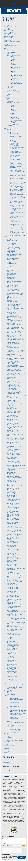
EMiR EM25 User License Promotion (12, 41)
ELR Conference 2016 (12, 495)
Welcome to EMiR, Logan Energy (14, 370)
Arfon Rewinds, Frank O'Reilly (16, 192)
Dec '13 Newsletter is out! (12, 644)
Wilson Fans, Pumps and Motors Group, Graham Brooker (17, 206)
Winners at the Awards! (12, 422)
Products (6, 49)
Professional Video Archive (15, 730)
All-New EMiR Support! (12, 363)
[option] (14, 830)
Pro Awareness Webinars (15, 703)
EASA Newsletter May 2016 (13, 514)
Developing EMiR (10, 613)
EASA (8, 675)
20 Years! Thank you (11, 307)
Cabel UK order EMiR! (12, 632)
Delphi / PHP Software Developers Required (16, 468)
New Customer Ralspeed (12, 267)
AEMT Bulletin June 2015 (12, 557)
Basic (13, 59)
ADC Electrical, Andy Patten (16, 201)
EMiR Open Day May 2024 (12, 265)
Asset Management (16, 66)
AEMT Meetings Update (12, 659)
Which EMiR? (10, 101)
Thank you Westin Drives (12, 305)
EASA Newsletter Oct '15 (12, 548)
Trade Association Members (13, 743)
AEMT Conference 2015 (12, 556)
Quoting (14, 63)
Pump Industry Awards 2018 (13, 445)
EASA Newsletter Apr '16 (12, 516)
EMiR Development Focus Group (14, 446)
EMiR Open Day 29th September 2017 (18, 711)
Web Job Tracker (16, 118)
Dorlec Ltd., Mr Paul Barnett (16, 234)
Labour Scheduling (16, 72)
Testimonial (12, 210)
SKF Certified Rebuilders (12, 586)
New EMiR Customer (11, 420)
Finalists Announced (11, 415)
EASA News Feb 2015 (12, 531)
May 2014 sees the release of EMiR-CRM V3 (16, 628)
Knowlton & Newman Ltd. (15, 155)
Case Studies (10, 132)
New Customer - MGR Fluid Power (14, 534)
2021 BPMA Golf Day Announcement (15, 338)
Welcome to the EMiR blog (12, 688)
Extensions (12, 68)
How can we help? (8, 37)
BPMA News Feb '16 (11, 529)
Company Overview (11, 99)
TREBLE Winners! (11, 630)
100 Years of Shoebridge (12, 433)
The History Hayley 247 (12, 353)
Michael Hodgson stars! (12, 680)
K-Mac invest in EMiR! (11, 672)
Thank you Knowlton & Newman (14, 304)
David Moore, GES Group (15, 166)
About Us (6, 48)
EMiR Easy (9, 691)
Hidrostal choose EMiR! (12, 660)
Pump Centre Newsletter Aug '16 (14, 507)
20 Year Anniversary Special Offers (14, 605)
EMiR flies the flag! (11, 663)
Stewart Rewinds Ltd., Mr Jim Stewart (18, 235)
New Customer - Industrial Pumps (14, 437)
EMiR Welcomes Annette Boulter (14, 271)
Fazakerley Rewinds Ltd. (15, 151)
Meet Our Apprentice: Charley (13, 391)
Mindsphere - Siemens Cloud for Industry (16, 465)
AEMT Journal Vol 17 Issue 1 (13, 475)
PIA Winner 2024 (10, 262)
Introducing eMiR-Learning (12, 361)
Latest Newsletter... (11, 651)
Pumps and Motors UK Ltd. (15, 141)
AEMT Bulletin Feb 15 (11, 579)
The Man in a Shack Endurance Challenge (16, 611)
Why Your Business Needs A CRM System (16, 350)
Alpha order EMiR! (11, 669)
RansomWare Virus (11, 525)
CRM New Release (11, 602)
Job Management (16, 57)
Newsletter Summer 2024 (12, 257)
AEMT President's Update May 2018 (15, 441)
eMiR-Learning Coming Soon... (13, 347)
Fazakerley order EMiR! (12, 653)
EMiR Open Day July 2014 (12, 626)
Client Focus (9, 131)
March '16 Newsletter (11, 523)
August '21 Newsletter (11, 323)
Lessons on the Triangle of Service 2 (15, 686)
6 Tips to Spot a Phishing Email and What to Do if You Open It (17, 723)
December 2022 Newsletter (13, 288)
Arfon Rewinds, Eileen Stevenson (17, 232)
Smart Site (14, 74)
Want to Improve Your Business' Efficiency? (16, 373)
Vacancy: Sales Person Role (13, 645)
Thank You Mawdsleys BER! (13, 385)
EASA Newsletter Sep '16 (12, 500)
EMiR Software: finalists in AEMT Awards (16, 464)
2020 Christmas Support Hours (13, 349)
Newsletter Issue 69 (11, 277)
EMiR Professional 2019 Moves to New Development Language (15, 376)
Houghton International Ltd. (15, 136)
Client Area (6, 695)
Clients (5, 128)
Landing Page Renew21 (9, 36)
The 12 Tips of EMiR (8, 28)
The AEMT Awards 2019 (12, 400)
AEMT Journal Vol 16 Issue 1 (13, 515)
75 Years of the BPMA (11, 491)
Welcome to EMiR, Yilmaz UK (13, 372)
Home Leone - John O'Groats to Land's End (16, 617)
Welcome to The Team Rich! (13, 369)
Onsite (8, 94)
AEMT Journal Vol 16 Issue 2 (13, 503)
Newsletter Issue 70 (11, 269)
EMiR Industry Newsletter (12, 297)
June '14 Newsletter (11, 621)
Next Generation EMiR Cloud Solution (15, 308)
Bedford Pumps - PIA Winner (13, 522)
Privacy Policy (7, 747)
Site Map (6, 749)
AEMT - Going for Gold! (12, 492)
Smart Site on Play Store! (12, 479)
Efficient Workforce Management (14, 247)
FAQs (8, 736)
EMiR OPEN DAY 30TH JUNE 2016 (17, 713)
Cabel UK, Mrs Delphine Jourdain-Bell (18, 182)
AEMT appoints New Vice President (14, 510)
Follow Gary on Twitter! (12, 676)
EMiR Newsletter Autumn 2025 (13, 242)
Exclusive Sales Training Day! (13, 634)
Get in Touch (10, 127)
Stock (13, 60)
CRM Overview (13, 701)
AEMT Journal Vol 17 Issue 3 (13, 453)
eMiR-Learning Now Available (13, 343)
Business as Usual (11, 354)
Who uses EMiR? (10, 129)
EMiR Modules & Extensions (13, 102)
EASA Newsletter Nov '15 (12, 541)
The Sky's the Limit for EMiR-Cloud (14, 615)
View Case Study (5, 772)
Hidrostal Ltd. (12, 139)
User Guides (9, 716)
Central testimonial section (15, 215)
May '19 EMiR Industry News (13, 412)
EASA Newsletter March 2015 (13, 577)
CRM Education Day (11, 591)
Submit (23, 845)
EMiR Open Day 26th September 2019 (18, 710)
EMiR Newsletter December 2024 (14, 254)
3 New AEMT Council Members (13, 449)
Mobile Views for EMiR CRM (13, 342)
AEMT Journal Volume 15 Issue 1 (14, 552)
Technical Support (11, 726)
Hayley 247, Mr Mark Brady (15, 163)
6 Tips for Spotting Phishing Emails (14, 393)
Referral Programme (11, 312)
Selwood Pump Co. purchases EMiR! (15, 581)
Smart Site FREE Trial (11, 646)
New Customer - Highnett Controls (14, 527)
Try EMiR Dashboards (6, 762)
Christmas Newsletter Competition (14, 487)
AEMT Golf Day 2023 (11, 274)
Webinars (9, 697)
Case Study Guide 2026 (12, 239)
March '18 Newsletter (11, 443)
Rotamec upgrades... (11, 641)
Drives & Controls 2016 (12, 521)
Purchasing (14, 62)
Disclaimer (6, 748)
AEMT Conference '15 (12, 546)
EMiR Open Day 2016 (11, 526)
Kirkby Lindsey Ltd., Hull (15, 159)
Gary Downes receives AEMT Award (15, 293)
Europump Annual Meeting (12, 588)
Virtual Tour (6, 97)
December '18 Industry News (13, 424)
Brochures (6, 733)
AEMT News (9, 638)
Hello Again (6, 25)
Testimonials (9, 125)
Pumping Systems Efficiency (13, 519)
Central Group (13, 140)
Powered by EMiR (11, 251)
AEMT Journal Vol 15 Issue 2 (13, 537)
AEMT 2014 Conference (12, 610)
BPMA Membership (11, 640)
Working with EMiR (11, 259)
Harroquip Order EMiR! (12, 648)
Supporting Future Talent (12, 250)
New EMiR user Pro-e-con (12, 430)
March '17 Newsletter (11, 480)
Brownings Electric (14, 144)
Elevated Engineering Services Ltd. (17, 147)
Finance (14, 64)
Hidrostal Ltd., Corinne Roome (16, 189)
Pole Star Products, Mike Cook (16, 193)
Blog (5, 683)
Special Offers (7, 741)
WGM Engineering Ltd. (15, 143)
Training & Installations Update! (13, 362)
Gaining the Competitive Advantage (14, 629)
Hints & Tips (9, 705)
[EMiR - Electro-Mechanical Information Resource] (14, 11)
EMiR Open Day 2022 (14, 709)
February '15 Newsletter (12, 580)
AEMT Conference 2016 (12, 496)
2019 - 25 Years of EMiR (12, 397)
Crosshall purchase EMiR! (12, 642)
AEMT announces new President (14, 324)
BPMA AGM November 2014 (13, 596)
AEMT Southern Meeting (12, 428)
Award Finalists (10, 270)
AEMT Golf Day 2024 (11, 255)
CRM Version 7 (10, 450)
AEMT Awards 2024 (11, 252)
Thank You (9, 47)
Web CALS (14, 121)
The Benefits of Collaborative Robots (15, 351)
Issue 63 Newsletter (11, 313)
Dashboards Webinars (14, 698)
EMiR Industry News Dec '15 (13, 538)
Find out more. (24, 1)
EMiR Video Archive (11, 728)
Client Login (6, 751)
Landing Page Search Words (10, 34)
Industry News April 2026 (12, 238)
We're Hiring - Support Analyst (13, 284)
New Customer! (10, 278)
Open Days (9, 707)
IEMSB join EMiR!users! (12, 671)
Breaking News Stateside (12, 457)
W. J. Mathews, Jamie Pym (15, 202)
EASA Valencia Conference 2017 (14, 462)
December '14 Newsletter (12, 595)
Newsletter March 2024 (12, 263)
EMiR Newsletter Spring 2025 (13, 248)
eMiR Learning (15, 82)
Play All (8, 98)
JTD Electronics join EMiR (12, 587)
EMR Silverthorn (13, 148)
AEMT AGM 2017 (11, 470)
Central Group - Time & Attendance (14, 493)
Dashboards (15, 70)
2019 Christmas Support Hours (13, 399)
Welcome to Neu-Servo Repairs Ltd (14, 485)
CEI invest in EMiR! (11, 657)
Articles (8, 721)
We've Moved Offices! (11, 388)
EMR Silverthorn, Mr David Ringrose (17, 181)
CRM (13, 71)
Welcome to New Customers (13, 461)
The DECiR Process (11, 90)
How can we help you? (9, 39)
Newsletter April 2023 (11, 280)
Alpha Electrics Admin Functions (14, 335)
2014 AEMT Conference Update (14, 606)
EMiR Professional (11, 52)
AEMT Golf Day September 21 (13, 316)
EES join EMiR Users (11, 665)
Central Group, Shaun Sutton (16, 190)
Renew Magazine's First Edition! (14, 357)
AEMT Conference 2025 (12, 246)
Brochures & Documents (12, 734)
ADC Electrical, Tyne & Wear (16, 158)
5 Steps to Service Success (10, 30)
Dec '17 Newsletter (11, 458)
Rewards (6, 44)
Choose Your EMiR (8, 690)
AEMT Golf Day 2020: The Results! (14, 359)
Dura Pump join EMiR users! (13, 667)
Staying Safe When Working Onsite (14, 374)
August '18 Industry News (12, 431)
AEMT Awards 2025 (11, 244)
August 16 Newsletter (11, 506)
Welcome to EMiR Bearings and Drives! (15, 366)
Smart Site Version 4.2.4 (12, 447)
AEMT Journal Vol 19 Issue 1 (13, 410)
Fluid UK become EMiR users (13, 682)
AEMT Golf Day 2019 (11, 407)
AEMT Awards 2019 (11, 405)
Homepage (6, 24)
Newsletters (9, 737)
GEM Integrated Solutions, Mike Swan (18, 187)
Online (8, 95)
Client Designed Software (12, 452)
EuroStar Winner (10, 414)
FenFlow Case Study (14, 135)
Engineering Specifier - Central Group (15, 439)
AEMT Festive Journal (12, 590)
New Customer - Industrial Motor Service (15, 438)
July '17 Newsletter (11, 469)
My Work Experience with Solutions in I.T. (16, 358)
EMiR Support (10, 86)
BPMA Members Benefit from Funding (15, 614)
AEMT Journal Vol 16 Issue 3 (13, 488)
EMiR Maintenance (11, 89)
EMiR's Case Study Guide (12, 336)
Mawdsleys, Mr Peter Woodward (17, 171)
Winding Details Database (18, 83)
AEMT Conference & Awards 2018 (14, 426)
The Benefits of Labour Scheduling (14, 355)
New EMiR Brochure (11, 603)
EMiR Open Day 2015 (11, 561)
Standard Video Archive (15, 729)
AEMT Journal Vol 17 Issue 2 (13, 466)
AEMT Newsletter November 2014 (14, 598)
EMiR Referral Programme (10, 45)
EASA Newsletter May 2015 (13, 563)
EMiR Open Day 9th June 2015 (16, 714)
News (5, 236)
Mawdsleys (12, 137)
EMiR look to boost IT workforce (14, 411)
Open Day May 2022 (8, 32)
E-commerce (15, 124)
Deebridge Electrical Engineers (16, 152)
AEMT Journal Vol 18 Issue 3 (13, 419)
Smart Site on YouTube (12, 560)
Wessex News (10, 679)
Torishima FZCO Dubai (15, 146)
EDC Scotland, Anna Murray (16, 196)
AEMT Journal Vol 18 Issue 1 (13, 442)
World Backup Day (11, 572)
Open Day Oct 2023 (11, 275)
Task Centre (15, 76)
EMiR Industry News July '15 (13, 554)
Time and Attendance (17, 75)
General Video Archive (14, 732)
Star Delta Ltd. (13, 156)
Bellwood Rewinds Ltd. (14, 154)
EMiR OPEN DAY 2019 (12, 408)
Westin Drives (13, 167)
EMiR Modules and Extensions (13, 55)
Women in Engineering (12, 240)
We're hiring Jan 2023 (11, 286)
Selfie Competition (11, 569)
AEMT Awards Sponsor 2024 (13, 258)
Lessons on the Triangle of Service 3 (15, 684)
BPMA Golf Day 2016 (11, 512)
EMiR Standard (10, 51)
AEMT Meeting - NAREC (12, 584)
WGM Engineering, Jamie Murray (17, 194)
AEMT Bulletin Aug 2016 (12, 502)
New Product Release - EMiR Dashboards (16, 460)
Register (6, 752)
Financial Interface (16, 67)
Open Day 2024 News (11, 261)
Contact (6, 744)
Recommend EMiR (11, 583)
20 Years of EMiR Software (13, 609)
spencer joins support (11, 674)
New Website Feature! (12, 368)
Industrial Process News (12, 322)
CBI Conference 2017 (11, 456)
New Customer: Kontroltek (12, 423)
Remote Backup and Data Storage (14, 91)
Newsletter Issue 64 (11, 303)
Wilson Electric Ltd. (14, 133)
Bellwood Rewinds (11, 678)
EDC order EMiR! (10, 655)
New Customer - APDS (12, 418)
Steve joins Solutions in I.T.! (13, 636)
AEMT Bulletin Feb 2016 (12, 533)
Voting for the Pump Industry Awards (15, 392)
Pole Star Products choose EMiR (14, 599)
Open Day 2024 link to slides (10, 26)
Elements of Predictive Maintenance (14, 327)
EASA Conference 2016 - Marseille (14, 498)
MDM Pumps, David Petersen (16, 200)
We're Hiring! (10, 378)
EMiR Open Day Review (12, 301)
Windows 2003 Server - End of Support (15, 558)
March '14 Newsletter (11, 633)
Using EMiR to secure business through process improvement (15, 340)
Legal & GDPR (10, 739)
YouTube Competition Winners (13, 549)
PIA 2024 (9, 266)
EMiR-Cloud (9, 53)
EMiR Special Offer (8, 40)
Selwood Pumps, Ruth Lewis (16, 186)
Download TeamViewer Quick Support (15, 740)
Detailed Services (13, 160)
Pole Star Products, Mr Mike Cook (17, 169)
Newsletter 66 (10, 292)
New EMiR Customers (11, 540)
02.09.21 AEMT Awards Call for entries (15, 320)
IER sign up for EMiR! (11, 668)
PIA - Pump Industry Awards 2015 (14, 571)
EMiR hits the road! (11, 661)
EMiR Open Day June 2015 (13, 573)
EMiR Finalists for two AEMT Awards (15, 290)
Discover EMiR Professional (13, 476)
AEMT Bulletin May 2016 (12, 518)
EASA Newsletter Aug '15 (12, 550)
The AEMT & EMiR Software (10, 33)
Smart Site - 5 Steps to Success (14, 281)
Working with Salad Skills (12, 416)
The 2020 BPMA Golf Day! (12, 365)
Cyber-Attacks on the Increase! (13, 331)
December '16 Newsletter (12, 489)
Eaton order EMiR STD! (12, 594)
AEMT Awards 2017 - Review (13, 454)
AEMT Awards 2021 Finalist (13, 315)
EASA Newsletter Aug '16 (12, 504)
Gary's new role (10, 656)
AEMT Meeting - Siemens (12, 564)
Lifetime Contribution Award (13, 289)
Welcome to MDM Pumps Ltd (13, 499)
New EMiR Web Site (11, 545)
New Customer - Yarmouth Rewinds (14, 530)
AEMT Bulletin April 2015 (12, 567)
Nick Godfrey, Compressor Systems (17, 164)
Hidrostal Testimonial (14, 204)
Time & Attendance (16, 116)
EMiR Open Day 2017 (11, 472)
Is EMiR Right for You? (12, 389)
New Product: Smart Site (12, 565)
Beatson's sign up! (11, 649)
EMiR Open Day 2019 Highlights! (14, 401)
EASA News (9, 637)
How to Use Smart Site (14, 706)
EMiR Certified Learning (9, 43)
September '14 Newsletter (12, 607)
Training (6, 93)
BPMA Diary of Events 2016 (13, 535)
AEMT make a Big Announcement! (14, 477)
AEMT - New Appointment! (12, 542)
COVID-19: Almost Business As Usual (15, 387)
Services (6, 85)
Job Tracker (15, 78)
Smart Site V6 (7, 29)
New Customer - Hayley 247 (13, 427)
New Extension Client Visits (13, 508)
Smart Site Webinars (14, 702)
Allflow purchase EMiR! (12, 664)
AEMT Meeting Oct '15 (12, 544)
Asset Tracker (15, 79)
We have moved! (10, 652)
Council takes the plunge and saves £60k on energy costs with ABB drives (16, 619)
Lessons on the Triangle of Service (14, 687)
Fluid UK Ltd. (12, 150)
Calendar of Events (11, 592)
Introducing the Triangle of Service (14, 285)
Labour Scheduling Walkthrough (16, 699)
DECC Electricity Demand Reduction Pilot (16, 622)
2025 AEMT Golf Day (11, 243)
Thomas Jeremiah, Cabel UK (16, 170)
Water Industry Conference (13, 600)
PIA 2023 (9, 282)
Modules (11, 56)
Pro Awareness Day (11, 473)
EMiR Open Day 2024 (11, 273)
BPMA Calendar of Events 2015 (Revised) (16, 568)
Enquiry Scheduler (16, 81)
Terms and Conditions (9, 745)
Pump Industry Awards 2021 (13, 326)
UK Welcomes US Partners (13, 511)
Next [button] (26, 830)
